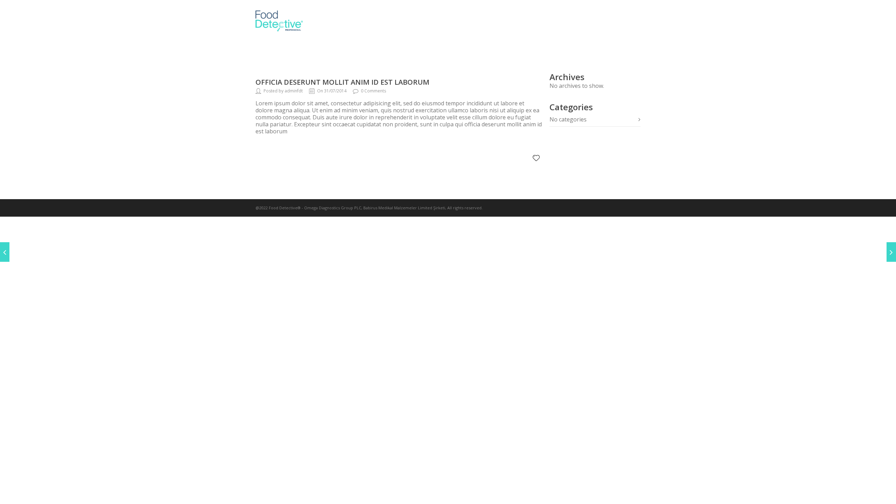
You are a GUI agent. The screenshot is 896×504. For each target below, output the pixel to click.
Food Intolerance (485, 21)
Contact (621, 21)
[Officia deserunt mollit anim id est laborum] (4, 252)
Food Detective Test (561, 21)
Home (434, 21)
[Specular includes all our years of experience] (891, 252)
